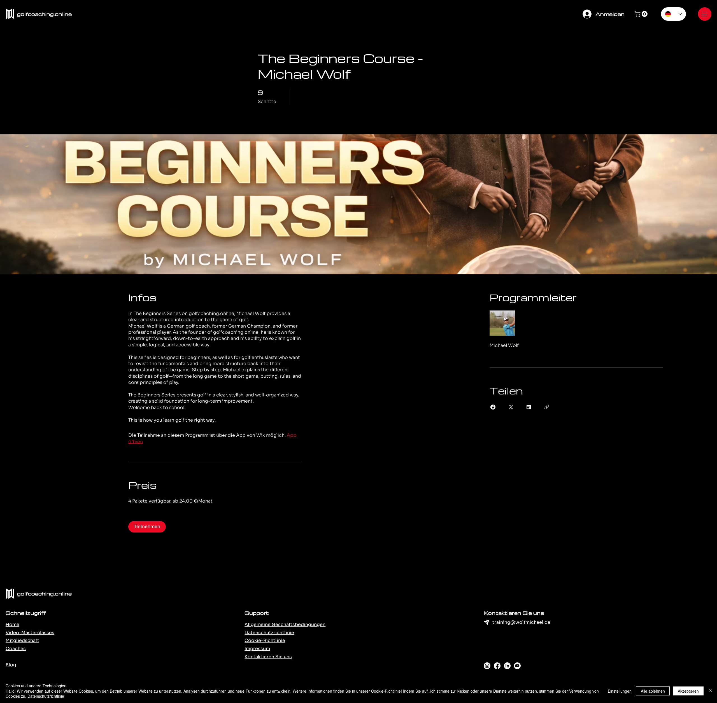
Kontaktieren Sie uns (268, 657)
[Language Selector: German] (673, 14)
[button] (641, 14)
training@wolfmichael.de (521, 622)
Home (12, 624)
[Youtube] (517, 665)
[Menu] (704, 14)
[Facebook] (497, 665)
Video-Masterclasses (30, 633)
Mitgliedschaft (22, 640)
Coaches (16, 648)
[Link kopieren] (546, 407)
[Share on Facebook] (493, 407)
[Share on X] (511, 407)
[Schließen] (710, 691)
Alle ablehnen (653, 691)
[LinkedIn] (507, 665)
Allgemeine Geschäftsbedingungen (285, 624)
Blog (11, 665)
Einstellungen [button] (620, 691)
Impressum (257, 648)
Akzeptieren (688, 691)
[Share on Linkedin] (528, 407)
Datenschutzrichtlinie (269, 633)
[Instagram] (487, 665)
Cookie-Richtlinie (265, 640)
